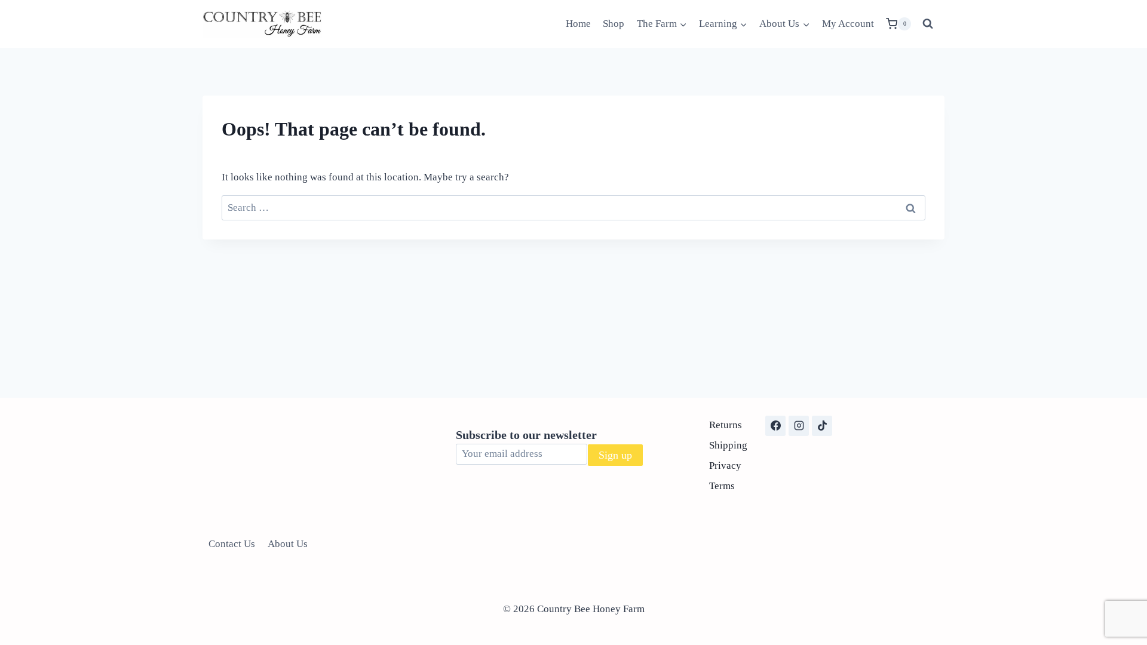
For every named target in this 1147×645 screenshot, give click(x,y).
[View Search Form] (928, 24)
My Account (848, 23)
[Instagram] (799, 426)
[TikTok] (822, 426)
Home (578, 23)
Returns (725, 425)
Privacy (725, 465)
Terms (722, 486)
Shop (613, 23)
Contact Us (231, 543)
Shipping (728, 445)
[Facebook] (775, 426)
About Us (288, 543)
